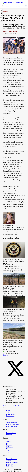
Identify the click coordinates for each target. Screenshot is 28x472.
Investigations (10, 414)
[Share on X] (1, 13)
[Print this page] (1, 20)
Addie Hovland (11, 31)
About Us (6, 405)
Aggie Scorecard (11, 422)
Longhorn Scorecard (12, 424)
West (7, 452)
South (8, 450)
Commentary (10, 416)
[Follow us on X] (15, 377)
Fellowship (9, 466)
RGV (7, 448)
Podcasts (9, 434)
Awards (8, 460)
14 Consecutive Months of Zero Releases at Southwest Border (13, 341)
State (7, 412)
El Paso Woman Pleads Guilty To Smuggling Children (13, 310)
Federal (6, 12)
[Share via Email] (1, 18)
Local (8, 410)
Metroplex (9, 447)
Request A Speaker (12, 462)
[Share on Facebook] (1, 10)
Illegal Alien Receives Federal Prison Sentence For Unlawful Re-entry (14, 261)
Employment (10, 464)
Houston (9, 445)
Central (8, 441)
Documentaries (11, 433)
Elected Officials (11, 459)
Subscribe (19, 6)
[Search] (26, 6)
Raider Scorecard (11, 426)
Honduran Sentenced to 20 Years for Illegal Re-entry (13, 287)
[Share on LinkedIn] (1, 15)
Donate (8, 6)
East (7, 443)
